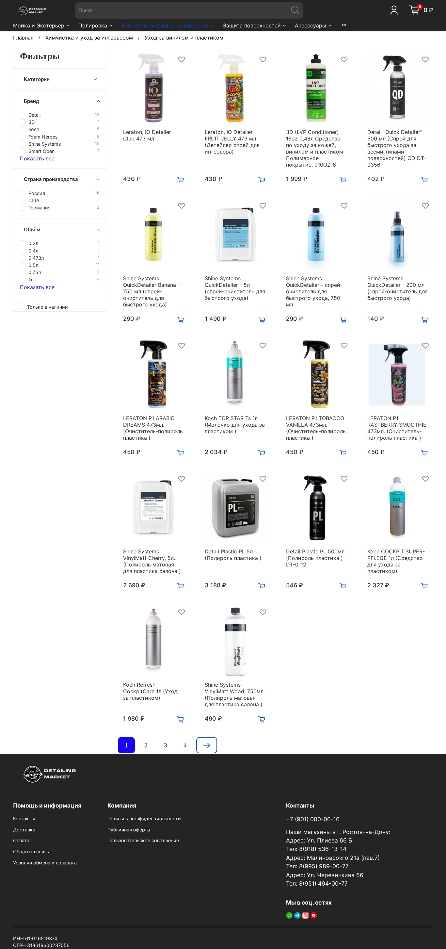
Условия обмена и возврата (45, 862)
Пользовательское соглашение (143, 840)
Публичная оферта (128, 829)
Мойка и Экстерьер (38, 25)
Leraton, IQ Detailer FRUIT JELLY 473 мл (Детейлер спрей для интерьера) (232, 142)
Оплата (21, 840)
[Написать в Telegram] (297, 915)
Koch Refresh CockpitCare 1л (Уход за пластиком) (150, 691)
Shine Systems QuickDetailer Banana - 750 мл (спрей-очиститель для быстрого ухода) (151, 291)
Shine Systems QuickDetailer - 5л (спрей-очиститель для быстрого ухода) (235, 288)
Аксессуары (310, 25)
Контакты (24, 818)
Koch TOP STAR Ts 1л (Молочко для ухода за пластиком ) (235, 424)
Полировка (92, 25)
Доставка (24, 829)
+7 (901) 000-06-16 (313, 819)
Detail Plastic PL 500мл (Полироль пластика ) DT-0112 (315, 558)
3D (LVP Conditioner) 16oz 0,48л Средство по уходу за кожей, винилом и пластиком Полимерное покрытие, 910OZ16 (314, 148)
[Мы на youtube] (314, 915)
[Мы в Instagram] (305, 915)
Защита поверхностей (252, 25)
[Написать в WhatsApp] (289, 915)
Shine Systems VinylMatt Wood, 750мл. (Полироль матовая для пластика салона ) (235, 694)
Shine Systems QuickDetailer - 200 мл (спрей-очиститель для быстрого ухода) (397, 288)
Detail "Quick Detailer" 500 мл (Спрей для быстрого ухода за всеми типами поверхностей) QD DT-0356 (396, 148)
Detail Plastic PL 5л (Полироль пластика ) (233, 554)
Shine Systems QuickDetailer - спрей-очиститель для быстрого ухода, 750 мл (314, 291)
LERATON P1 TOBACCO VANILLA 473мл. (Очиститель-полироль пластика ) (316, 428)
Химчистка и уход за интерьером (165, 25)
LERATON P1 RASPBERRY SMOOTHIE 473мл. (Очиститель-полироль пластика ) (396, 428)
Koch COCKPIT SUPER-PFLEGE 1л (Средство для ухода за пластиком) (396, 561)
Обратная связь (31, 851)
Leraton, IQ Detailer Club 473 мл (147, 135)
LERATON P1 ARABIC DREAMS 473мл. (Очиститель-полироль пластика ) (153, 428)
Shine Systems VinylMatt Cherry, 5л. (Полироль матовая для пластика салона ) (152, 561)
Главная (23, 37)
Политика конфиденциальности (144, 818)
